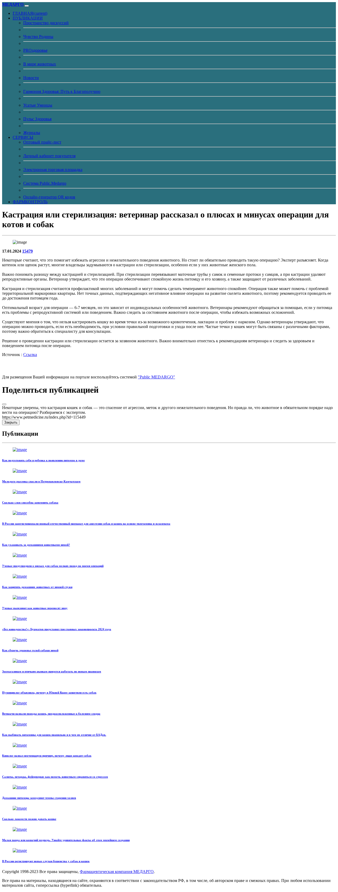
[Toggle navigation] (27, 6)
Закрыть (10, 422)
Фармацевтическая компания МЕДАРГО (117, 871)
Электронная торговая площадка (52, 169)
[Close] (4, 404)
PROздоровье (35, 50)
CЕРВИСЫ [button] (23, 137)
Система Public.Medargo (44, 183)
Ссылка (30, 354)
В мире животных (39, 64)
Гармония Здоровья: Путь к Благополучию (61, 91)
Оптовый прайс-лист (42, 142)
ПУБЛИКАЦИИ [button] (28, 18)
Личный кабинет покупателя (49, 156)
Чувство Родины (38, 36)
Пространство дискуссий (46, 23)
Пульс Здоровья (37, 119)
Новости (31, 77)
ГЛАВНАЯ (30, 13)
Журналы (31, 132)
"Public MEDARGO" (156, 377)
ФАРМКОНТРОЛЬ (30, 202)
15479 (27, 251)
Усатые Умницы (37, 105)
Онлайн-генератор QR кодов (49, 197)
